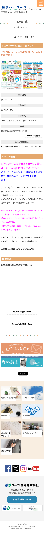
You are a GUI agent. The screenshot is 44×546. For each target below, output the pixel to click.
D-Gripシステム (27, 528)
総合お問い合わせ (23, 499)
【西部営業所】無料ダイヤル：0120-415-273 (21, 147)
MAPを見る (34, 136)
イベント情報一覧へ (26, 37)
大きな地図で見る (23, 312)
